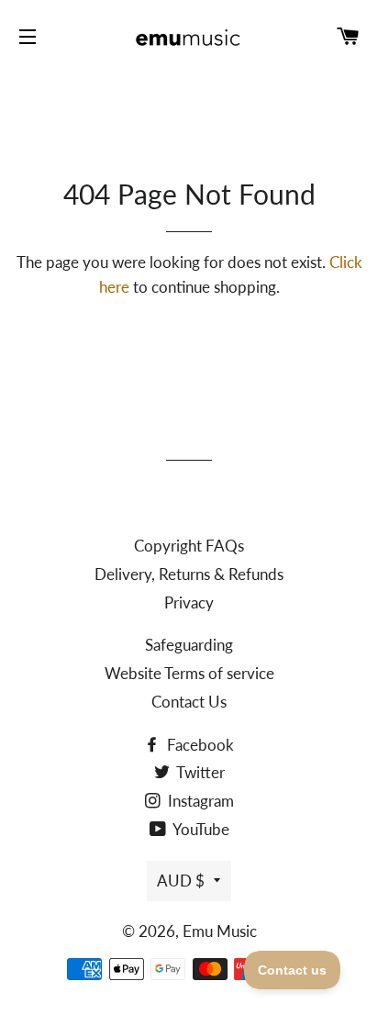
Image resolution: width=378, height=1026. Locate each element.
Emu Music (220, 931)
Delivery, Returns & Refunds (189, 574)
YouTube (199, 829)
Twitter (199, 772)
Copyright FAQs (189, 545)
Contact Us (189, 701)
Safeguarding (189, 644)
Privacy (189, 602)
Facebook (198, 744)
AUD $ (181, 880)
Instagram (199, 800)
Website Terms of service (189, 673)
